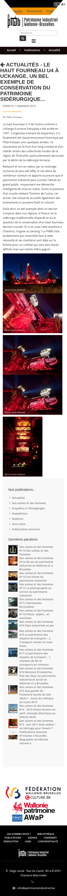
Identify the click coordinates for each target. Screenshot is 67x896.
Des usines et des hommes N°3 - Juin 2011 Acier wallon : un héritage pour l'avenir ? (37, 724)
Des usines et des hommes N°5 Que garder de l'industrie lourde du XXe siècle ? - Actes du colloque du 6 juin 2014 (36, 694)
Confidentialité (48, 841)
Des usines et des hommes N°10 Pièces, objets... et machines (36, 614)
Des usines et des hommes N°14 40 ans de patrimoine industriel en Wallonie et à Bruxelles (36, 563)
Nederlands (34, 11)
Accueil (11, 50)
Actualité (54, 50)
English (51, 11)
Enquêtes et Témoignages (29, 508)
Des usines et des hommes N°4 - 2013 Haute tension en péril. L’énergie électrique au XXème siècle (37, 711)
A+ (63, 4)
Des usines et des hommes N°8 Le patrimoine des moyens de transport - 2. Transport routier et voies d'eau (36, 638)
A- (55, 4)
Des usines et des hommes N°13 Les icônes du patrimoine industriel (36, 576)
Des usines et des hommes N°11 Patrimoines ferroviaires (36, 603)
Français (16, 11)
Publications (32, 50)
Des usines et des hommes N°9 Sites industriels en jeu (36, 623)
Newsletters (20, 513)
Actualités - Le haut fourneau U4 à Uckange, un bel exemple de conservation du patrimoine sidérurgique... (29, 82)
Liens (28, 841)
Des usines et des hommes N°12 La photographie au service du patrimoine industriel (36, 589)
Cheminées (50, 837)
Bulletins (18, 519)
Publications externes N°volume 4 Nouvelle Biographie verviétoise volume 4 (33, 737)
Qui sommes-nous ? (19, 834)
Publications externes (26, 529)
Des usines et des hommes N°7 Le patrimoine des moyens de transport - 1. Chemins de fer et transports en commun (36, 657)
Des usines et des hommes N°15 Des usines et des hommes (36, 550)
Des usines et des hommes (29, 503)
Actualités (19, 498)
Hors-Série (19, 524)
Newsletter (11, 841)
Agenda (32, 837)
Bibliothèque (45, 834)
